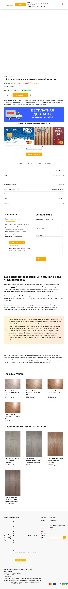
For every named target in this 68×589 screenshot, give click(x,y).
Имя (37, 222)
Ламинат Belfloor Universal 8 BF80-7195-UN (55, 392)
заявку (34, 104)
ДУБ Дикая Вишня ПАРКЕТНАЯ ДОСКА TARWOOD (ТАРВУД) (11, 499)
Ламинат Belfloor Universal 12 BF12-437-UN (12, 416)
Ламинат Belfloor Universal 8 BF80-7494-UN (33, 392)
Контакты (43, 539)
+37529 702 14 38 (17, 104)
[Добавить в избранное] (30, 95)
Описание (38, 163)
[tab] (19, 163)
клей (22, 289)
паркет (13, 287)
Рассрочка (43, 533)
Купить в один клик (20, 95)
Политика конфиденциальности (55, 533)
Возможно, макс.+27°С (58, 189)
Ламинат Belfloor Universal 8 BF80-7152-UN (12, 392)
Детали (19, 163)
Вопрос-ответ (43, 536)
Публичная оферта (55, 529)
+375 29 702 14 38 (42, 5)
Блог (51, 523)
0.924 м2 (61, 184)
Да (63, 203)
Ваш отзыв (39, 242)
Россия (62, 193)
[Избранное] (54, 4)
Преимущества (40, 228)
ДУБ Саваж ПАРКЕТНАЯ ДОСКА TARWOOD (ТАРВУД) (33, 460)
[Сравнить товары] (58, 4)
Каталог (43, 520)
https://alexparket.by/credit (34, 149)
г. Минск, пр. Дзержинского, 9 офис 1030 (30, 4)
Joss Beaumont (60, 170)
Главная (6, 76)
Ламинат (12, 76)
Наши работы (43, 528)
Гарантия (48, 163)
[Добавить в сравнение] (34, 95)
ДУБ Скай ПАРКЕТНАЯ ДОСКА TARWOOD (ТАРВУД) (12, 460)
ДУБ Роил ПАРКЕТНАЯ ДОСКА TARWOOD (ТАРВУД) (55, 460)
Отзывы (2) (28, 163)
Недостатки (39, 235)
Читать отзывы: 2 (22, 83)
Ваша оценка (40, 219)
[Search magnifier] (64, 537)
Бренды (52, 527)
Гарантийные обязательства (57, 525)
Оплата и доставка (43, 523)
